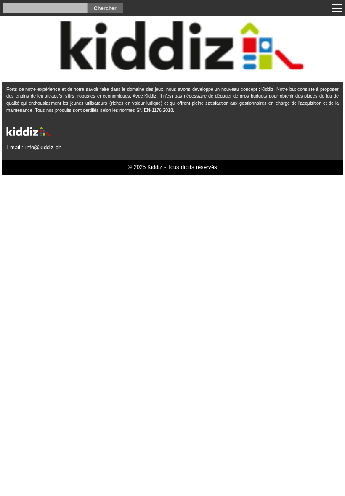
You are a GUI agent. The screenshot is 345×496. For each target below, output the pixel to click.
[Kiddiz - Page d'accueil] (172, 67)
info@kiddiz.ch (43, 147)
